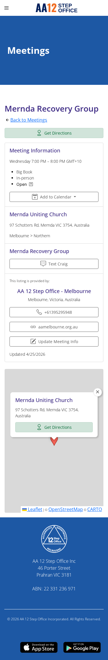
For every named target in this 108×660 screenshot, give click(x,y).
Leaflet (34, 509)
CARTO (94, 509)
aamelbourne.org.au (58, 327)
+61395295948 (58, 312)
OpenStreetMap (65, 509)
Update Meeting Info (58, 341)
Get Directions (58, 133)
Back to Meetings (28, 120)
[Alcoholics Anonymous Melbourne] (54, 8)
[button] (54, 440)
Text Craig (58, 264)
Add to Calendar (55, 197)
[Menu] (7, 8)
